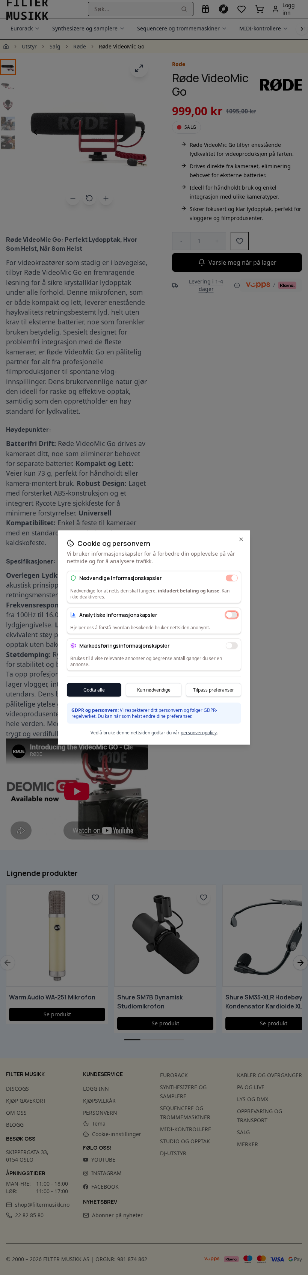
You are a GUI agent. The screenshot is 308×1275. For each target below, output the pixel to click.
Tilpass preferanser (213, 690)
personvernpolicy (199, 732)
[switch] (232, 577)
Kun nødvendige (154, 690)
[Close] (241, 540)
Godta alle (94, 690)
